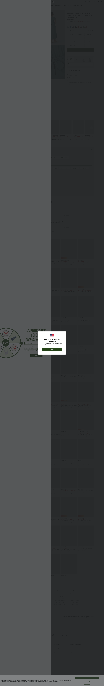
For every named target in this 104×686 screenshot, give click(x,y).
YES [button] (52, 349)
